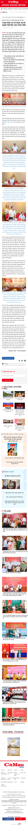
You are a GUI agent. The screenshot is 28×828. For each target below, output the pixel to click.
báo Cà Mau (11, 363)
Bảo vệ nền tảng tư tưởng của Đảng (18, 12)
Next (24, 744)
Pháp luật (23, 772)
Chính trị (10, 8)
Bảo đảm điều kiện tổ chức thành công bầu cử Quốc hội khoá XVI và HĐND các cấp (12, 69)
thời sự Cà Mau (5, 365)
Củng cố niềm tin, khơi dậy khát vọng (14, 458)
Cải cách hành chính (4, 773)
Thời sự (5, 8)
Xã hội (19, 8)
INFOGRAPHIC (4, 782)
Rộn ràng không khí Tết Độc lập (14, 497)
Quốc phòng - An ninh (17, 774)
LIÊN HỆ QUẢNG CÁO (4, 785)
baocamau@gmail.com (15, 811)
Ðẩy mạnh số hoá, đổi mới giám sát (15, 492)
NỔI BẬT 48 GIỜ (8, 472)
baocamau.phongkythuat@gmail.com (14, 812)
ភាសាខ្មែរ (21, 5)
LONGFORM (23, 778)
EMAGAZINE (10, 782)
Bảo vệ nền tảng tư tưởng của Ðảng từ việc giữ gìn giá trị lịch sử (13, 439)
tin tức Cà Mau (12, 365)
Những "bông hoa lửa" (13, 476)
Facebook (8, 818)
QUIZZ (15, 782)
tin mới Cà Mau (21, 363)
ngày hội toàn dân (22, 365)
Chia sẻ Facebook (8, 358)
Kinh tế (15, 8)
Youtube (20, 818)
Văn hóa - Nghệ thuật (4, 778)
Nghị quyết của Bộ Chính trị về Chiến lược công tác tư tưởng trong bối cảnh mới (14, 502)
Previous (3, 744)
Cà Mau (16, 363)
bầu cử (16, 365)
